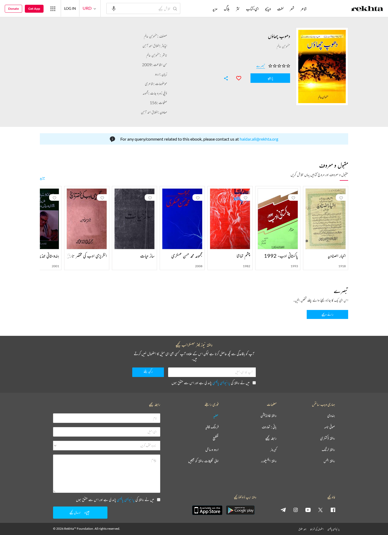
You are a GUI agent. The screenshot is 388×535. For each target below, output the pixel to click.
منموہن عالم (150, 36)
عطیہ (216, 415)
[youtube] (308, 509)
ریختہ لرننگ (328, 449)
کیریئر (273, 449)
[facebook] (333, 509)
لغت (280, 9)
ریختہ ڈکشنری (327, 438)
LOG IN (70, 8)
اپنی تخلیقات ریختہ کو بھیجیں (203, 461)
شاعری (149, 83)
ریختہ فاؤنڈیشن (269, 415)
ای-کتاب (252, 9)
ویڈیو (268, 9)
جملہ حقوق (302, 529)
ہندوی (331, 415)
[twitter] (320, 509)
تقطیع (216, 438)
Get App (34, 9)
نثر (238, 9)
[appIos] (207, 510)
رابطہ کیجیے (271, 438)
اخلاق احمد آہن (151, 45)
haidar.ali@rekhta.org (259, 138)
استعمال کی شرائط (317, 529)
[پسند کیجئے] (236, 77)
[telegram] (283, 509)
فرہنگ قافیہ (212, 427)
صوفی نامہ (329, 427)
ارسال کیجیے (75, 512)
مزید (42, 177)
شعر (292, 9)
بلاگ (227, 9)
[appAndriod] (240, 510)
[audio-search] (113, 8)
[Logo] (367, 9)
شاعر (304, 9)
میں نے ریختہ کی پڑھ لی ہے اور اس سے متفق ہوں (210, 382)
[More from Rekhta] (53, 8)
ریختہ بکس (329, 461)
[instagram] (295, 509)
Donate (13, 9)
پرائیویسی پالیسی (221, 382)
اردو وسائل (212, 449)
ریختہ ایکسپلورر (269, 461)
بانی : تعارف (269, 427)
